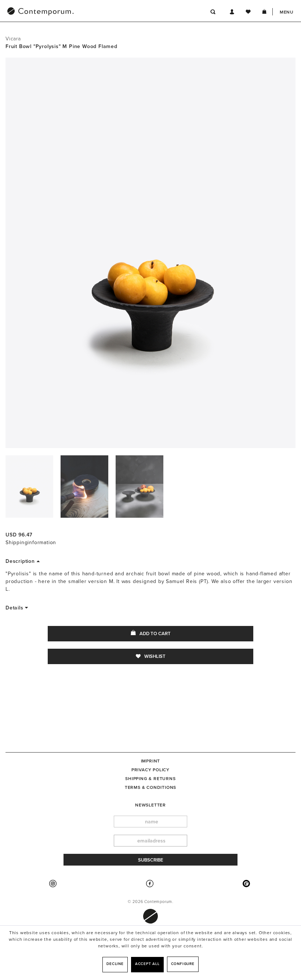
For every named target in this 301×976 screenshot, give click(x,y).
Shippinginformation (31, 542)
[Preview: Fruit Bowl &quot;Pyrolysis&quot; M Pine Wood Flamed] (29, 486)
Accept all (147, 964)
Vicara (13, 39)
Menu (287, 12)
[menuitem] (78, 12)
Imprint (150, 761)
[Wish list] (248, 13)
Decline (115, 964)
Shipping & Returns (150, 778)
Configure (183, 964)
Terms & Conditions (150, 787)
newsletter (150, 805)
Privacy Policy (150, 769)
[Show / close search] (213, 13)
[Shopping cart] (264, 13)
